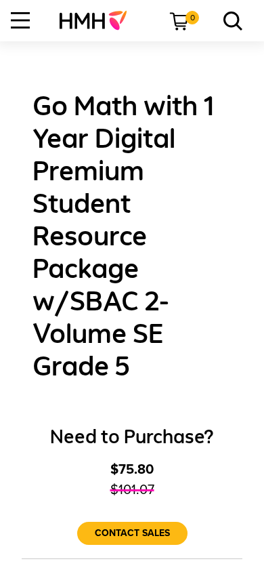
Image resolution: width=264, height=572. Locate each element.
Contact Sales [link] (132, 533)
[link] (98, 20)
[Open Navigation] (20, 20)
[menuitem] (98, 20)
